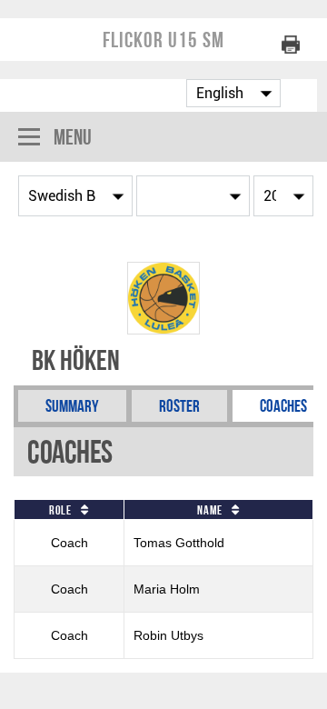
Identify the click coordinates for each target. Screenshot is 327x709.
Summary (72, 405)
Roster (179, 405)
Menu (73, 137)
